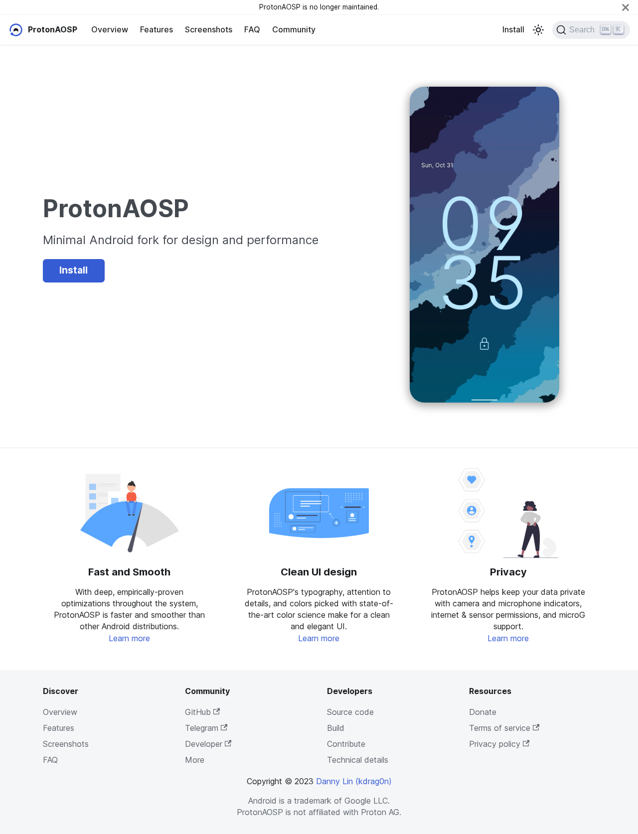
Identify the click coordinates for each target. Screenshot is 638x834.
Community (294, 29)
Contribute (346, 744)
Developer (203, 744)
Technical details (357, 760)
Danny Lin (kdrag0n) (354, 781)
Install (513, 29)
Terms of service (499, 728)
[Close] (625, 7)
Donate (482, 712)
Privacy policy (494, 744)
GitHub (198, 712)
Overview (109, 29)
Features (156, 29)
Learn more (129, 638)
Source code (350, 712)
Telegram (201, 728)
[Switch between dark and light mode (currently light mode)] (538, 30)
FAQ (252, 29)
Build (335, 728)
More (194, 760)
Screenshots (208, 29)
